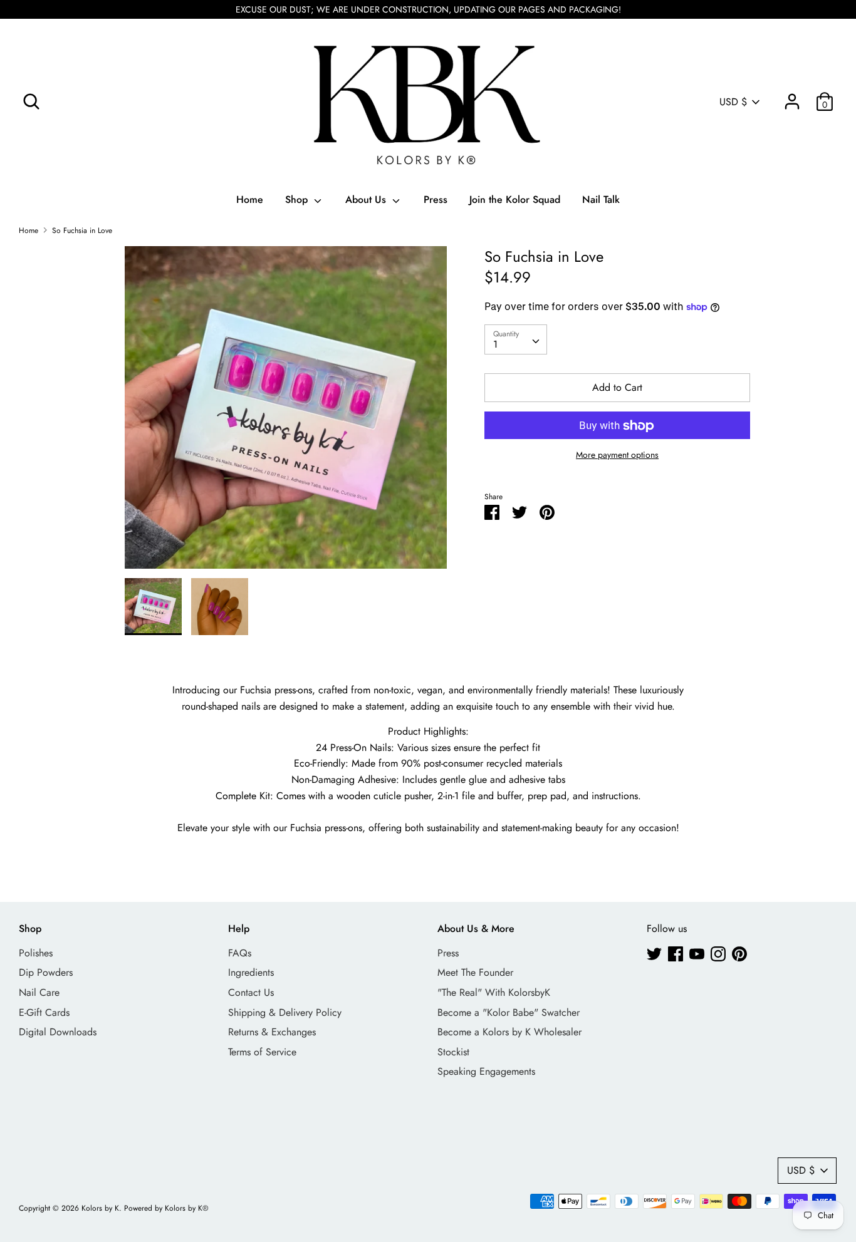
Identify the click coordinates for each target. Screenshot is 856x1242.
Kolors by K (100, 1208)
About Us (367, 199)
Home (249, 199)
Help (238, 928)
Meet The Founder (475, 972)
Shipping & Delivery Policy (285, 1012)
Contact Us (251, 992)
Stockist (453, 1052)
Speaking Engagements (486, 1071)
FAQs (239, 953)
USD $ (733, 102)
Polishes (36, 953)
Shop (298, 199)
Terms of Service (262, 1052)
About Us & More (475, 928)
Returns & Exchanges (272, 1032)
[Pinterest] (739, 953)
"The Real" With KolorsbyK (493, 992)
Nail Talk (601, 199)
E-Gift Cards (44, 1012)
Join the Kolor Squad (514, 199)
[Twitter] (654, 953)
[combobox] (515, 339)
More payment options (617, 456)
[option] (286, 412)
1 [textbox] (495, 344)
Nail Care (39, 992)
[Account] (792, 97)
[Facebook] (675, 953)
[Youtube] (696, 953)
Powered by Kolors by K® (166, 1208)
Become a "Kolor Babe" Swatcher (508, 1012)
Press (435, 199)
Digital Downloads (58, 1032)
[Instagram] (718, 953)
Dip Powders (46, 972)
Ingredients (251, 972)
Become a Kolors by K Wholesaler (509, 1032)
